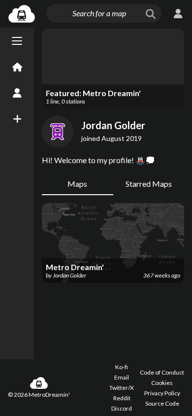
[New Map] (17, 119)
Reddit (121, 398)
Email (121, 377)
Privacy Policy (162, 393)
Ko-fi (121, 367)
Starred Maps (149, 183)
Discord (121, 408)
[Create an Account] (17, 93)
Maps (77, 183)
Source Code (162, 403)
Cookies (162, 382)
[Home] (17, 67)
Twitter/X (121, 387)
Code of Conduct (162, 372)
